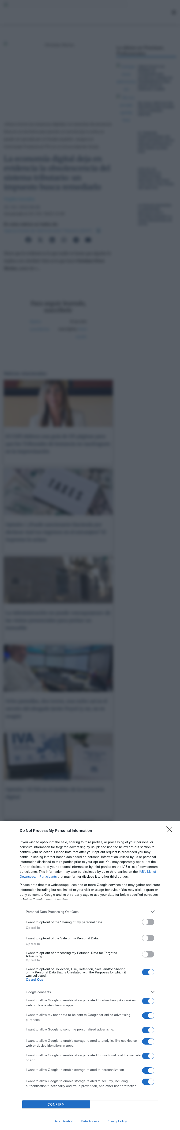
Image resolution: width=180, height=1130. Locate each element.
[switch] (148, 922)
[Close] (170, 830)
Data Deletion (63, 1121)
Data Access (90, 1121)
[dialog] (90, 976)
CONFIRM (56, 1104)
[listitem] (90, 911)
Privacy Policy (116, 1121)
